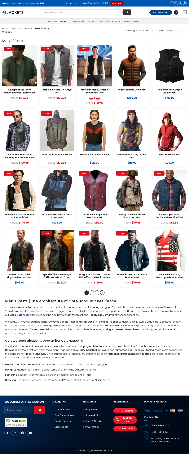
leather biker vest (87, 325)
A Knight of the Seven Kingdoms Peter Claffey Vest (19, 91)
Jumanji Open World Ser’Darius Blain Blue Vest (169, 216)
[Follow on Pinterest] (180, 3)
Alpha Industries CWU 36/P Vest (57, 91)
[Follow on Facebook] (172, 3)
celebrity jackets (110, 21)
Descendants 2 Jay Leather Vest (132, 156)
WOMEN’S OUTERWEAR (83, 21)
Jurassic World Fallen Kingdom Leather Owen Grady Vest (19, 277)
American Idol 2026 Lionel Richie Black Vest (94, 91)
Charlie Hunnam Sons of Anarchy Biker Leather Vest (19, 156)
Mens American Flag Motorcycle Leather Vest (169, 276)
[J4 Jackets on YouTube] (30, 433)
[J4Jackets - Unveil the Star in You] (13, 12)
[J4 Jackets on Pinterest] (22, 433)
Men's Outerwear (22, 28)
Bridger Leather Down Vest (132, 89)
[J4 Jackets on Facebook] (7, 433)
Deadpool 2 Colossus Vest (94, 154)
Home (5, 28)
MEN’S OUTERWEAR (57, 21)
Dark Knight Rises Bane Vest (57, 154)
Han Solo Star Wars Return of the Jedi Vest (19, 216)
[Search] (127, 12)
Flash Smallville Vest (169, 154)
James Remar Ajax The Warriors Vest (94, 216)
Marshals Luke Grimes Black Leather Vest (132, 276)
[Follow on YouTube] (185, 3)
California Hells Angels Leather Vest (169, 91)
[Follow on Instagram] (176, 3)
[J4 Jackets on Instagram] (15, 433)
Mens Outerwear (19, 315)
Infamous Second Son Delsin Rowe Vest (57, 216)
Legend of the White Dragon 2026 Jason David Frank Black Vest (57, 277)
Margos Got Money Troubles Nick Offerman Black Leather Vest (94, 277)
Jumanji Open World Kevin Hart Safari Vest (132, 216)
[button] (176, 12)
